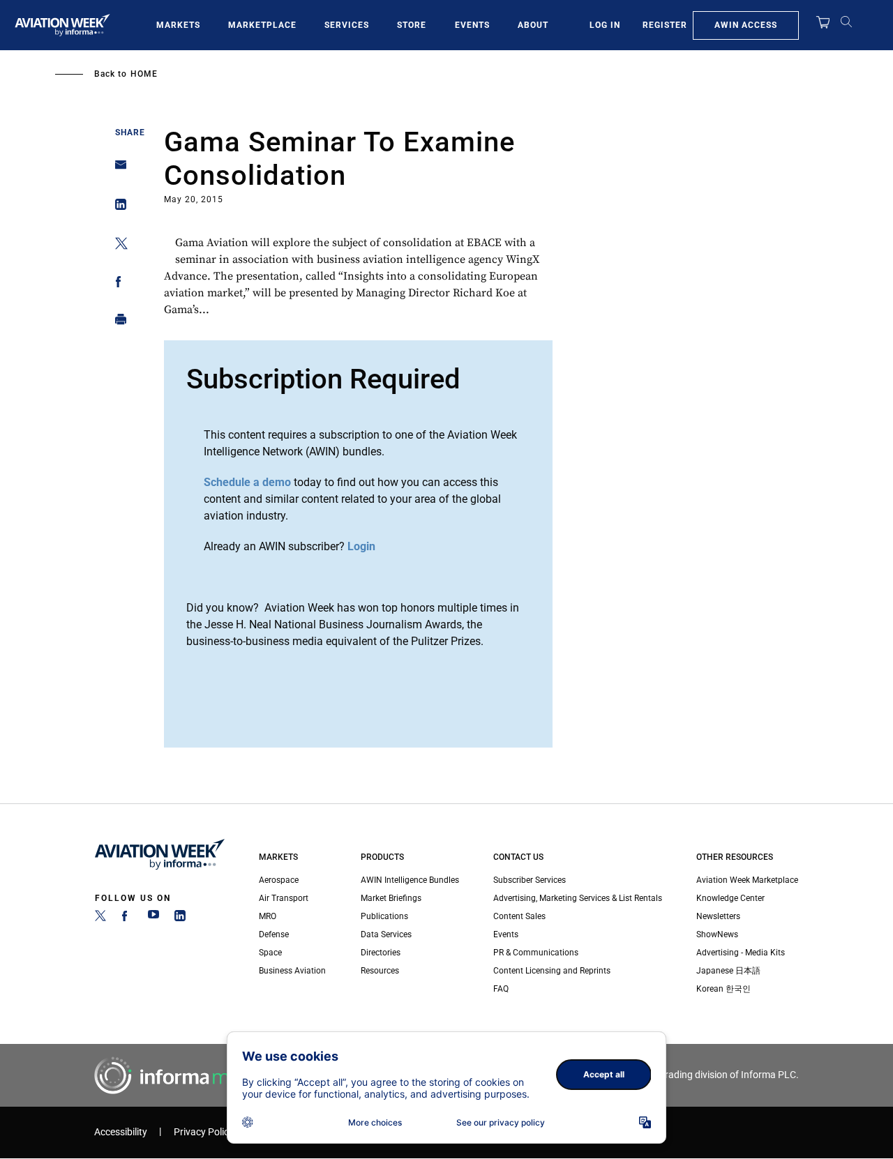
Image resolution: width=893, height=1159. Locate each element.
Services (346, 25)
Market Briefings (391, 898)
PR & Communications (535, 952)
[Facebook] (127, 918)
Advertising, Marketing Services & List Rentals (577, 898)
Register (665, 25)
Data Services (386, 934)
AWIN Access (745, 25)
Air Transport (283, 898)
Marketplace (262, 25)
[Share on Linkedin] (117, 207)
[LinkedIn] (180, 918)
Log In (605, 25)
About (533, 25)
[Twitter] (100, 918)
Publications (384, 916)
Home (144, 74)
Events (472, 25)
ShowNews (717, 934)
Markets (178, 25)
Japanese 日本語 (728, 971)
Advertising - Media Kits (740, 952)
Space (270, 952)
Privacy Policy (204, 1132)
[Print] (117, 322)
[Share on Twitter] (117, 246)
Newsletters (718, 916)
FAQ (501, 989)
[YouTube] (153, 918)
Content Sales (519, 916)
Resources (380, 971)
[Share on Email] (117, 169)
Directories (380, 952)
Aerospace (279, 880)
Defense (274, 934)
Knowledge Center (730, 898)
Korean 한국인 (723, 989)
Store (411, 25)
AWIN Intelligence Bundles (410, 880)
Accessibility (120, 1132)
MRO (267, 916)
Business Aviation (292, 971)
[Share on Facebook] (117, 284)
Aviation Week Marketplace (747, 880)
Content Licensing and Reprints (551, 971)
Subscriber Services (529, 880)
